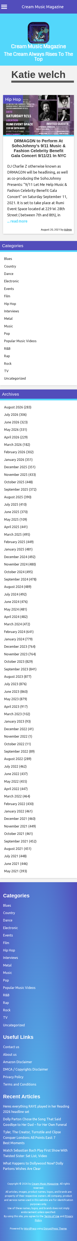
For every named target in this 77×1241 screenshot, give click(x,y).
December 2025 (15, 467)
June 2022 (11, 774)
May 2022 (11, 781)
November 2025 (16, 474)
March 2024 (13, 624)
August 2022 (13, 759)
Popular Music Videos (20, 341)
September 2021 (16, 841)
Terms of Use (51, 1216)
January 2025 (14, 549)
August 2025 (13, 497)
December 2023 (15, 646)
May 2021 (11, 871)
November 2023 (16, 654)
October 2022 (14, 744)
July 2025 (11, 504)
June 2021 (11, 864)
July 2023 (11, 684)
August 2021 (13, 849)
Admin (68, 229)
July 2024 (11, 594)
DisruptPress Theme (55, 1228)
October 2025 (14, 482)
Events (9, 289)
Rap (7, 356)
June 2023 (11, 691)
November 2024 (16, 564)
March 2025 (13, 534)
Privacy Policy (13, 1077)
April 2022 (11, 789)
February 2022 (14, 804)
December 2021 (15, 818)
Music (8, 326)
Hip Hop (13, 99)
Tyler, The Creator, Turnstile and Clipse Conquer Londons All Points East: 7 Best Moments (32, 1137)
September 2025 (16, 489)
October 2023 (14, 661)
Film (7, 296)
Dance (8, 274)
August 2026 (13, 407)
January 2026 (14, 459)
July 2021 (11, 856)
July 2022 (11, 766)
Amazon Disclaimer (17, 1062)
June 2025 (11, 512)
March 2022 (13, 796)
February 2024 (14, 632)
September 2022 (16, 751)
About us (10, 1054)
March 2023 (13, 714)
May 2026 (11, 429)
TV (6, 371)
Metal (8, 318)
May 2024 (11, 609)
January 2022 (14, 811)
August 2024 (13, 587)
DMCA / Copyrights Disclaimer (25, 1069)
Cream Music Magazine (43, 6)
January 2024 (14, 639)
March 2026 (13, 444)
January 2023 (14, 721)
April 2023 (11, 706)
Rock (7, 363)
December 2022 (15, 729)
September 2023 (16, 669)
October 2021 (14, 833)
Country (10, 266)
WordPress (30, 1228)
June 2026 (11, 422)
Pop (7, 333)
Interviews (11, 311)
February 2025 (14, 542)
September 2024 (16, 579)
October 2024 (14, 572)
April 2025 (11, 527)
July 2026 (11, 414)
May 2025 (11, 519)
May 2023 (11, 699)
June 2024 (11, 602)
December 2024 (15, 557)
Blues (8, 259)
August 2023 (13, 676)
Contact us (11, 1047)
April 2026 (11, 437)
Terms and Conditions (19, 1084)
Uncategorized (15, 378)
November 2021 (16, 826)
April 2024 (11, 617)
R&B (7, 348)
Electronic (11, 281)
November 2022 (16, 736)
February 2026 (14, 452)
